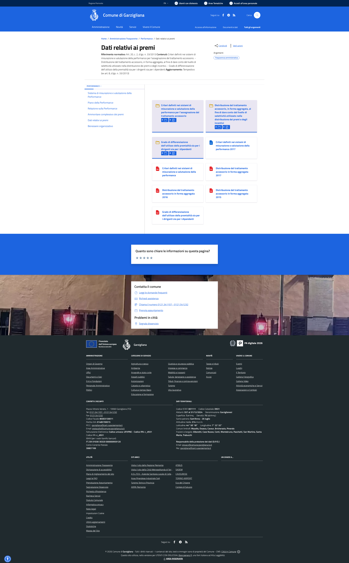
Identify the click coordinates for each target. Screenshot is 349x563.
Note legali (91, 508)
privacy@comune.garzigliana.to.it (197, 445)
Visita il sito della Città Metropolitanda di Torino (152, 469)
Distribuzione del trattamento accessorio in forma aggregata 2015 (232, 193)
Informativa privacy (95, 504)
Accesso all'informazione (205, 27)
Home (104, 38)
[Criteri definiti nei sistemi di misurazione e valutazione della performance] (157, 168)
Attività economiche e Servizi (249, 385)
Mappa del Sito (93, 530)
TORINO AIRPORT (184, 478)
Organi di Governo (94, 363)
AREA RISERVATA (174, 558)
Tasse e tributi (212, 363)
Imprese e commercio (177, 368)
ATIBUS (179, 465)
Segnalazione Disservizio (97, 487)
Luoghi (239, 368)
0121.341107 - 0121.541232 (103, 412)
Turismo (171, 385)
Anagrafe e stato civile (141, 372)
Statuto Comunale (94, 500)
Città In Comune (228, 551)
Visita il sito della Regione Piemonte (147, 465)
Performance (147, 38)
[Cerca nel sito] (257, 15)
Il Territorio (241, 372)
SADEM (179, 469)
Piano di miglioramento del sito (100, 474)
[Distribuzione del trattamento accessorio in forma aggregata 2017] (211, 168)
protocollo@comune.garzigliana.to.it (108, 428)
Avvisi (208, 376)
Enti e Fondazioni (94, 381)
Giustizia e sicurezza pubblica (181, 363)
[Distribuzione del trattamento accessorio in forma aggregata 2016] (157, 190)
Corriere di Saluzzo (184, 487)
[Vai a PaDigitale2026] (246, 343)
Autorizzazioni (137, 381)
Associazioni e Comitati (246, 390)
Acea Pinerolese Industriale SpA (145, 478)
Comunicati (211, 372)
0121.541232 (96, 415)
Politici (89, 390)
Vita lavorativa (174, 390)
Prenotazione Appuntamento (99, 482)
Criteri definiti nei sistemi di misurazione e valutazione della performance (179, 171)
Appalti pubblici (138, 376)
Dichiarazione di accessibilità (99, 469)
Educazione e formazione (142, 394)
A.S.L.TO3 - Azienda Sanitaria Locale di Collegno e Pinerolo (157, 474)
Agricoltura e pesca (139, 363)
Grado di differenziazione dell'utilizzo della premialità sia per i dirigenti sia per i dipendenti (180, 145)
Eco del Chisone (183, 482)
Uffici (88, 372)
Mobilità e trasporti (176, 372)
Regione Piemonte (96, 3)
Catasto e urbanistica (140, 385)
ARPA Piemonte (138, 487)
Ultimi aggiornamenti (95, 522)
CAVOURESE (181, 474)
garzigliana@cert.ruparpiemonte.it (107, 425)
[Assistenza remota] (238, 551)
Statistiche (91, 526)
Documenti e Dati (94, 376)
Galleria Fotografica (245, 376)
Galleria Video (242, 381)
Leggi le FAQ (91, 478)
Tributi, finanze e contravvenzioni (183, 381)
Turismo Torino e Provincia (142, 482)
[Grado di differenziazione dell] (157, 212)
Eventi (239, 363)
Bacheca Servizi (93, 495)
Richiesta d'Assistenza (96, 491)
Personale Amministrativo (98, 385)
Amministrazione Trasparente (124, 38)
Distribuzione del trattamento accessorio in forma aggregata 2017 (232, 171)
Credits (89, 517)
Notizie (209, 368)
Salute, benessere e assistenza (182, 376)
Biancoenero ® (185, 555)
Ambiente (135, 368)
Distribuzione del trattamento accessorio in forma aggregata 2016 (178, 193)
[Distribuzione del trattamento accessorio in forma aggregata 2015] (211, 190)
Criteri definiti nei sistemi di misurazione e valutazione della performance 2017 (232, 145)
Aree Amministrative (95, 368)
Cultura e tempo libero (141, 390)
